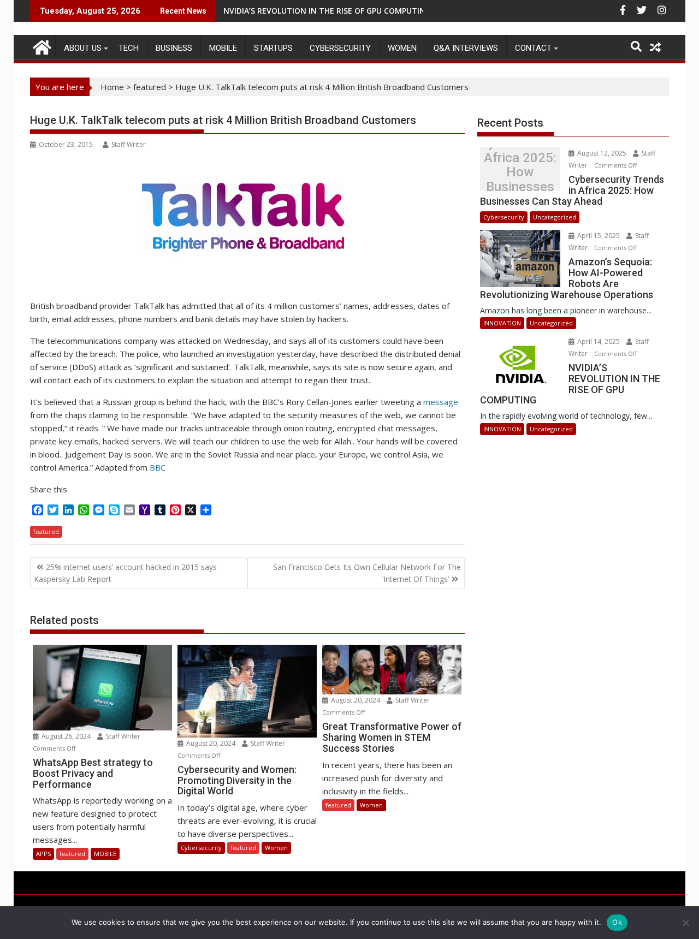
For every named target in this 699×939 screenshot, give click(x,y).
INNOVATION (502, 323)
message (440, 401)
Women (402, 48)
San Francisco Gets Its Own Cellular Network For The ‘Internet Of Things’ (367, 573)
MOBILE (223, 48)
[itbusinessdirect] (40, 45)
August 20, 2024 (211, 743)
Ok (617, 922)
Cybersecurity (340, 48)
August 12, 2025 (602, 153)
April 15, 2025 (598, 235)
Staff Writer (128, 144)
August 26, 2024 (66, 736)
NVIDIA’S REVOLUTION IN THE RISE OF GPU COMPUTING (327, 10)
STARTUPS (273, 48)
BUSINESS (174, 48)
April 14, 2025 (598, 341)
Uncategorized (554, 217)
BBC (157, 467)
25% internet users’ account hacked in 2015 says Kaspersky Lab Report (125, 573)
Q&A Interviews (466, 48)
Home (112, 86)
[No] (685, 922)
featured (149, 86)
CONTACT (533, 48)
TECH (129, 48)
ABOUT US (83, 48)
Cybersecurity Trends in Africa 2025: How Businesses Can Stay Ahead (520, 172)
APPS (43, 853)
